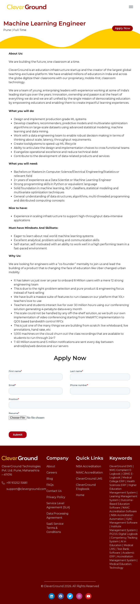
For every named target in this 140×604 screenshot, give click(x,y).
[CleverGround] (26, 6)
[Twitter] (70, 596)
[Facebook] (61, 596)
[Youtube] (88, 596)
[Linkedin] (51, 596)
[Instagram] (79, 596)
